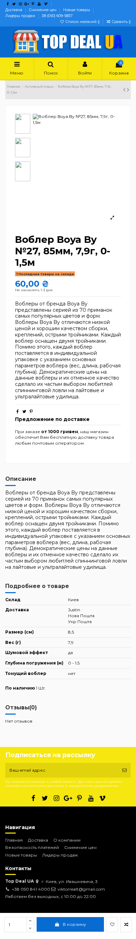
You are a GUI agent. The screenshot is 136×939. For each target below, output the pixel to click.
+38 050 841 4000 (31, 889)
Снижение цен (43, 10)
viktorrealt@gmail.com (81, 889)
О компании (67, 840)
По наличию (20, 688)
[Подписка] (124, 770)
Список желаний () (83, 21)
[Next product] (128, 90)
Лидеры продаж (20, 16)
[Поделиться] (17, 411)
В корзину (74, 924)
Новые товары (77, 10)
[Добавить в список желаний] (112, 924)
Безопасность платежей (32, 847)
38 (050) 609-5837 (57, 16)
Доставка (14, 10)
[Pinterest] (31, 411)
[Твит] (24, 411)
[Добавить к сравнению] (126, 924)
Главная (14, 840)
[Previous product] (125, 90)
